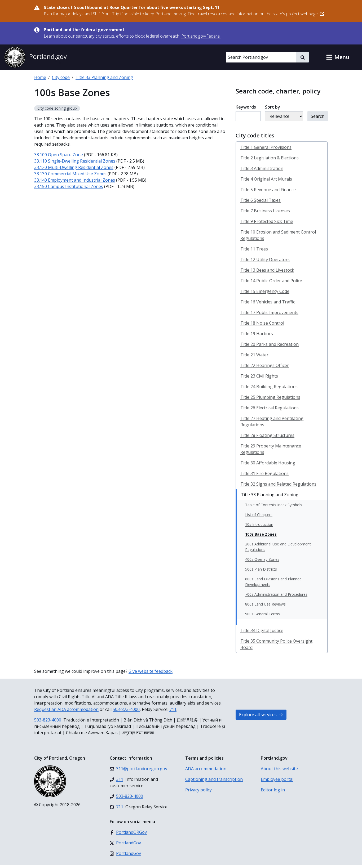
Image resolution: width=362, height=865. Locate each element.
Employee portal (277, 779)
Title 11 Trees (254, 249)
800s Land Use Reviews (265, 604)
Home (40, 77)
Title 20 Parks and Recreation (269, 344)
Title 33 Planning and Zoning (104, 77)
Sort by (272, 107)
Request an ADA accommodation (66, 709)
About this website (279, 769)
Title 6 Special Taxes (260, 200)
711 (172, 709)
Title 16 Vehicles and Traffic (267, 302)
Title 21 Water (254, 355)
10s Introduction (259, 524)
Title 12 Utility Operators (265, 259)
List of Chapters (258, 514)
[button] (337, 57)
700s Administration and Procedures (276, 594)
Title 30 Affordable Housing (267, 463)
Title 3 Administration (261, 168)
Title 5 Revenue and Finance (268, 189)
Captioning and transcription (214, 779)
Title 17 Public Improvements (269, 312)
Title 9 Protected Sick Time (266, 221)
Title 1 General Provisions (266, 147)
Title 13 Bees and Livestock (267, 270)
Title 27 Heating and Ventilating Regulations (271, 421)
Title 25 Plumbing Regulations (270, 397)
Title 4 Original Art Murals (266, 179)
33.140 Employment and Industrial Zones (74, 180)
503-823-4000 (126, 709)
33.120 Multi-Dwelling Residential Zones (73, 167)
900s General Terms (262, 613)
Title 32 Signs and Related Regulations (278, 484)
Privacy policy (198, 790)
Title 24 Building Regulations (269, 386)
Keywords (246, 107)
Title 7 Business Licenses (265, 211)
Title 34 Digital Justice (261, 630)
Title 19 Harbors (256, 334)
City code (61, 77)
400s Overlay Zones (262, 559)
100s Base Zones (261, 534)
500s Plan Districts (261, 569)
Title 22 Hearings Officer (264, 365)
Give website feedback (151, 671)
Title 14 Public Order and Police (271, 281)
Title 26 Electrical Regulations (269, 408)
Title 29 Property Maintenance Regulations (270, 449)
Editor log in (273, 790)
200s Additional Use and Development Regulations (278, 546)
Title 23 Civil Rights (259, 376)
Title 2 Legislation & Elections (269, 158)
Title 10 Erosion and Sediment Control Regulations (278, 235)
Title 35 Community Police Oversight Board (276, 644)
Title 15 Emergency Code (264, 291)
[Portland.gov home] (35, 57)
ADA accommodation (205, 769)
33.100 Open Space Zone (58, 155)
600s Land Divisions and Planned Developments (273, 581)
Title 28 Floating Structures (267, 435)
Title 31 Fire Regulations (264, 473)
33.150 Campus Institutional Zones (68, 186)
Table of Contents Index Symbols (273, 504)
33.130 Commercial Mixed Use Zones (70, 174)
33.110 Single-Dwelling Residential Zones (74, 161)
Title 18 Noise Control (262, 323)
